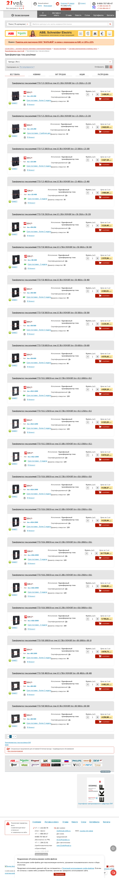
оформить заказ (65, 9)
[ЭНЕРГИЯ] (87, 765)
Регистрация (48, 6)
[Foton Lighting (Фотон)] (35, 765)
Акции (82, 74)
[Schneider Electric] (24, 760)
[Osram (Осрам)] (87, 760)
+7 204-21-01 (41, 842)
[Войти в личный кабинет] (35, 4)
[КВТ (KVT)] (14, 765)
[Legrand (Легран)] (35, 760)
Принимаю (59, 874)
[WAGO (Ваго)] (24, 765)
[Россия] (66, 760)
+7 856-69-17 (41, 834)
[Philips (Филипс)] (77, 760)
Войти (40, 6)
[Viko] (77, 765)
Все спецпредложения (15, 751)
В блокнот (31, 104)
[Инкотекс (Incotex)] (56, 760)
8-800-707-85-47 (41, 837)
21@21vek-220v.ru (64, 831)
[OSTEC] (66, 765)
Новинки (36, 74)
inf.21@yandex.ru (63, 840)
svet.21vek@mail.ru (64, 845)
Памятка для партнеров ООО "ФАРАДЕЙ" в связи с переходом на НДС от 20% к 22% (55, 42)
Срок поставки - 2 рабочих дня (38, 133)
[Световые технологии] (56, 765)
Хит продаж (60, 74)
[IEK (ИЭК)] (45, 760)
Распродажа (103, 74)
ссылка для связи (86, 831)
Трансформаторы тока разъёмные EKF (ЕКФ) (18, 744)
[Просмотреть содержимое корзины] (57, 4)
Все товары (15, 74)
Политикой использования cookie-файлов (78, 868)
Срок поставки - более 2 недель (39, 100)
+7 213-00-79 (41, 828)
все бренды (106, 771)
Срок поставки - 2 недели (37, 199)
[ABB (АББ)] (14, 760)
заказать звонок (41, 854)
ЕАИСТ (14, 103)
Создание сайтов (108, 869)
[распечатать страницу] (113, 848)
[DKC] (45, 765)
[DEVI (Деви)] (97, 760)
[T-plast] (97, 765)
